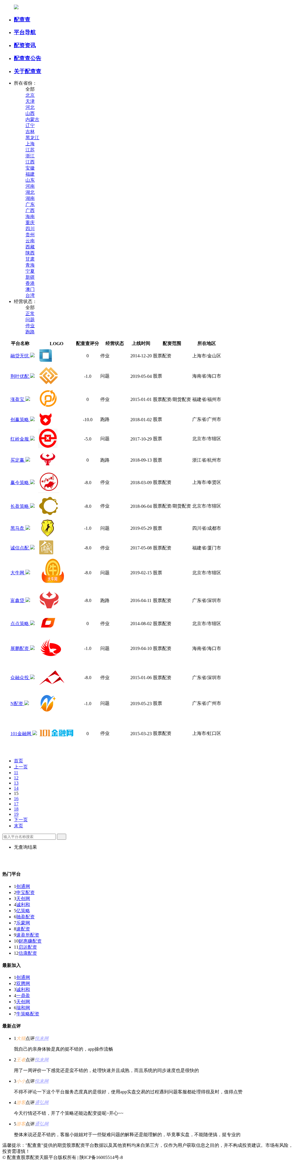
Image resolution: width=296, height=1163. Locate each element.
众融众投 (20, 677)
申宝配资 (25, 892)
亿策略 (23, 910)
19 (16, 814)
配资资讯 (25, 45)
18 (16, 809)
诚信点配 (20, 547)
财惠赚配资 (30, 941)
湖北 (30, 192)
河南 (30, 186)
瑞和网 (23, 1007)
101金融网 (21, 733)
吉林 (30, 131)
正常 (30, 313)
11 (16, 772)
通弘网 (42, 1102)
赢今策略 (20, 482)
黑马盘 (17, 528)
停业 (30, 325)
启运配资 (27, 947)
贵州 (30, 234)
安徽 (30, 168)
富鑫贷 (17, 600)
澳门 (30, 289)
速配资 (23, 928)
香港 (30, 283)
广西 (30, 210)
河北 (30, 107)
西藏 (30, 246)
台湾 (30, 295)
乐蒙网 (23, 922)
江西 (30, 161)
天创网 (23, 898)
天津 (30, 101)
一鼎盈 (23, 995)
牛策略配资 (27, 1013)
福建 (30, 174)
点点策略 (20, 623)
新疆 (30, 277)
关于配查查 (27, 71)
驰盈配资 (25, 916)
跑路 (30, 331)
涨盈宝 (17, 399)
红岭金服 (20, 438)
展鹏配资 (20, 648)
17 (16, 803)
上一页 (21, 766)
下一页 (21, 819)
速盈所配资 (27, 934)
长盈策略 (20, 506)
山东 (30, 180)
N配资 (17, 703)
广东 (30, 204)
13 (16, 783)
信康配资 (27, 953)
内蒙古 (32, 119)
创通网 (23, 886)
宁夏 (30, 271)
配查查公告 (27, 58)
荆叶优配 (20, 376)
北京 (30, 95)
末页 (18, 825)
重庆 (30, 222)
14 (16, 788)
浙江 (30, 155)
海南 (30, 216)
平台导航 (25, 32)
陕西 (30, 252)
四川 (30, 228)
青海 (30, 265)
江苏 (30, 149)
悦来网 (42, 1038)
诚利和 (23, 904)
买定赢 (17, 460)
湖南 (30, 198)
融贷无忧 (20, 355)
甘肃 (30, 259)
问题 (30, 319)
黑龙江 (32, 137)
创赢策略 (20, 419)
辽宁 (30, 125)
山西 (30, 113)
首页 (18, 760)
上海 (30, 143)
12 (16, 777)
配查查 (22, 19)
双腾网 (23, 983)
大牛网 (17, 572)
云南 (30, 240)
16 (16, 798)
